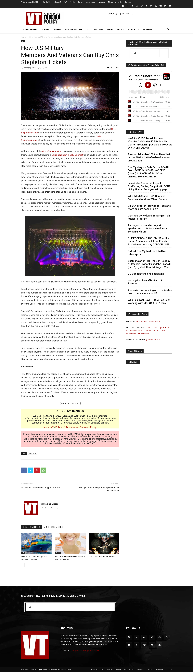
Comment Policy (88, 427)
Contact (128, 2)
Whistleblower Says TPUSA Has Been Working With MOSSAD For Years (149, 301)
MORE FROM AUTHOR (53, 527)
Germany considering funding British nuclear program (149, 217)
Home (23, 37)
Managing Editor (30, 68)
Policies (72, 2)
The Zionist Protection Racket (102, 556)
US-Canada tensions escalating (146, 273)
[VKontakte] (160, 6)
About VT (57, 2)
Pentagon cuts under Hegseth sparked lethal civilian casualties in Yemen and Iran (148, 228)
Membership (90, 2)
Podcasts (133, 29)
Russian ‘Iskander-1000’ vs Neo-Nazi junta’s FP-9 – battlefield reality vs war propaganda (150, 157)
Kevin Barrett (155, 321)
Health (45, 29)
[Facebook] (128, 6)
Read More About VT (97, 644)
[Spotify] (151, 6)
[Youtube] (170, 6)
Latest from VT (135, 132)
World (120, 29)
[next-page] (27, 565)
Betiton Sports (66, 669)
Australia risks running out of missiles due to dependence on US (150, 292)
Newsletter (102, 2)
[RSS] (146, 6)
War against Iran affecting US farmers (145, 282)
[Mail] (132, 6)
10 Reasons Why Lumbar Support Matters (41, 487)
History (57, 29)
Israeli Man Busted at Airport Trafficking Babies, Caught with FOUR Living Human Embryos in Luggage (149, 186)
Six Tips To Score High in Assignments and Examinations (99, 489)
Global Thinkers (135, 351)
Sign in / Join (47, 2)
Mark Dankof (152, 330)
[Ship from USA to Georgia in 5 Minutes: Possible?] (36, 543)
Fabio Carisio (152, 327)
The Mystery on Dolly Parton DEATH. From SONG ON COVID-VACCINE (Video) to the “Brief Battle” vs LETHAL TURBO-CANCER (149, 172)
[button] (168, 29)
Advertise (118, 2)
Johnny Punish (153, 339)
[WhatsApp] (43, 470)
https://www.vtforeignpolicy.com (53, 508)
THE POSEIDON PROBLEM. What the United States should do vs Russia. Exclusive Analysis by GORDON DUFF (148, 241)
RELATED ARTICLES (31, 527)
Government (30, 29)
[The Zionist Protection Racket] (104, 543)
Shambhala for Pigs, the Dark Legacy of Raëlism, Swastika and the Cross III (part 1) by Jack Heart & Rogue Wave (149, 264)
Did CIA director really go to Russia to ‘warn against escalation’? (149, 207)
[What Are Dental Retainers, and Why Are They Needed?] (70, 543)
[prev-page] (23, 565)
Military (98, 29)
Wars (110, 29)
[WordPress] (165, 6)
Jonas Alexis (141, 321)
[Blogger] (123, 6)
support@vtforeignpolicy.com (85, 650)
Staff (65, 2)
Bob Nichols (143, 333)
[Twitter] (156, 6)
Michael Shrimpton (135, 330)
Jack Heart (165, 327)
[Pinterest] (37, 470)
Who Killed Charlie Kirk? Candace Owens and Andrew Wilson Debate (147, 198)
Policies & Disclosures (66, 427)
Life (88, 29)
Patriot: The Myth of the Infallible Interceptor (147, 253)
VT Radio (147, 29)
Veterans (32, 453)
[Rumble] (142, 6)
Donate (80, 2)
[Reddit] (137, 6)
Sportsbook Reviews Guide (48, 669)
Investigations (73, 29)
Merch (110, 2)
